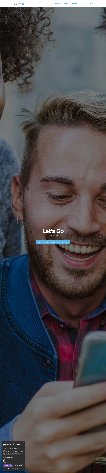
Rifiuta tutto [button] (18, 465)
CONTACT (91, 3)
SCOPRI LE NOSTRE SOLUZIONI (53, 242)
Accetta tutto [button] (8, 465)
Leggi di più (18, 454)
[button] (6, 236)
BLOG (82, 3)
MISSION (57, 3)
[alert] (13, 456)
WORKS (74, 3)
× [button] (23, 442)
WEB (65, 3)
